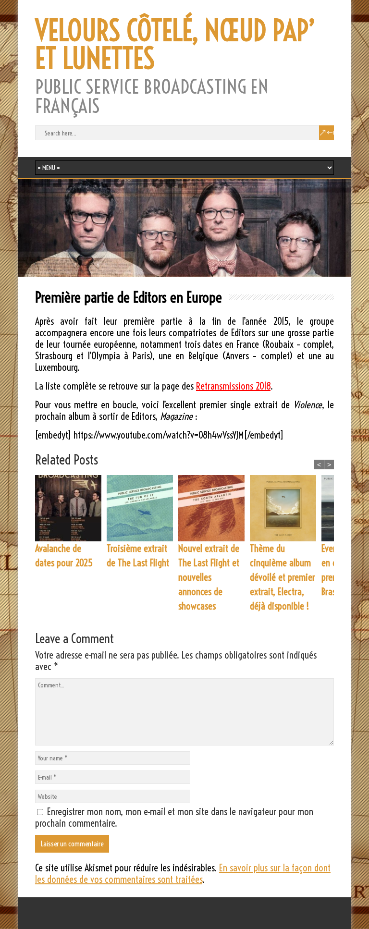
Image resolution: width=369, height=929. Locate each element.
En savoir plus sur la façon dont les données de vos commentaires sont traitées (183, 873)
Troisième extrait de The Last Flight (138, 555)
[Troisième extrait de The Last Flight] (142, 508)
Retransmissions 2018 (233, 386)
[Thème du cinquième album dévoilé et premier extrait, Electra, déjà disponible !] (285, 508)
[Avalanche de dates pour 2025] (71, 508)
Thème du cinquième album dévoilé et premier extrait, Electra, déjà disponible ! (282, 577)
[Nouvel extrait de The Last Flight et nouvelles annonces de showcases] (214, 508)
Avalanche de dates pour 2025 (64, 555)
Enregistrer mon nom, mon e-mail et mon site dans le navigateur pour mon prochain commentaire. (174, 817)
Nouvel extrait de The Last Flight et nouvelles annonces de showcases (208, 577)
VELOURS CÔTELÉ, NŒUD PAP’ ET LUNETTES (175, 44)
